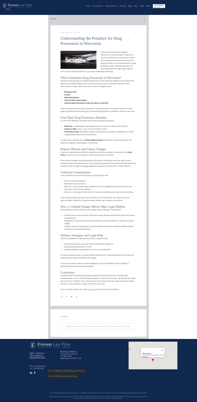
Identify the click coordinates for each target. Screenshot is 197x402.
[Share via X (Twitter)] (67, 296)
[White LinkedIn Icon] (31, 372)
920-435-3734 (40, 366)
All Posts (53, 19)
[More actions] (135, 32)
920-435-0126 (38, 368)
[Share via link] (77, 296)
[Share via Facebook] (61, 296)
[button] (144, 19)
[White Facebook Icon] (34, 372)
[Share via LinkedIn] (72, 296)
